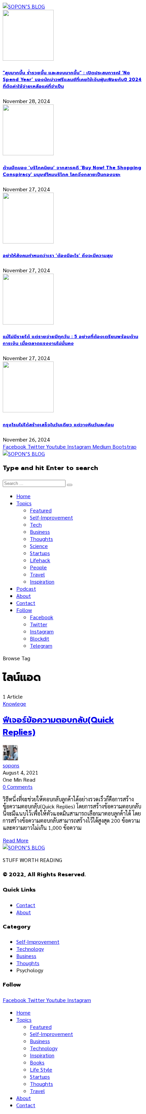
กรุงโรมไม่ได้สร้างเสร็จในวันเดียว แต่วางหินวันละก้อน (58, 425)
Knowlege (14, 703)
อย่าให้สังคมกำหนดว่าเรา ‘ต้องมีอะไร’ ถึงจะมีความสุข (58, 255)
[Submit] (69, 485)
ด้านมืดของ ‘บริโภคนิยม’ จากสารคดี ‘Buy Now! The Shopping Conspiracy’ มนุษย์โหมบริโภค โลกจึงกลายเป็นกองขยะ (72, 171)
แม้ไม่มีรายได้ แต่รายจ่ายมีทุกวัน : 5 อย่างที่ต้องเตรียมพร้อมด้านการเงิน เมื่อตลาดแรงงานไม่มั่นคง (70, 340)
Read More (16, 840)
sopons (11, 765)
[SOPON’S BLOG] (24, 6)
